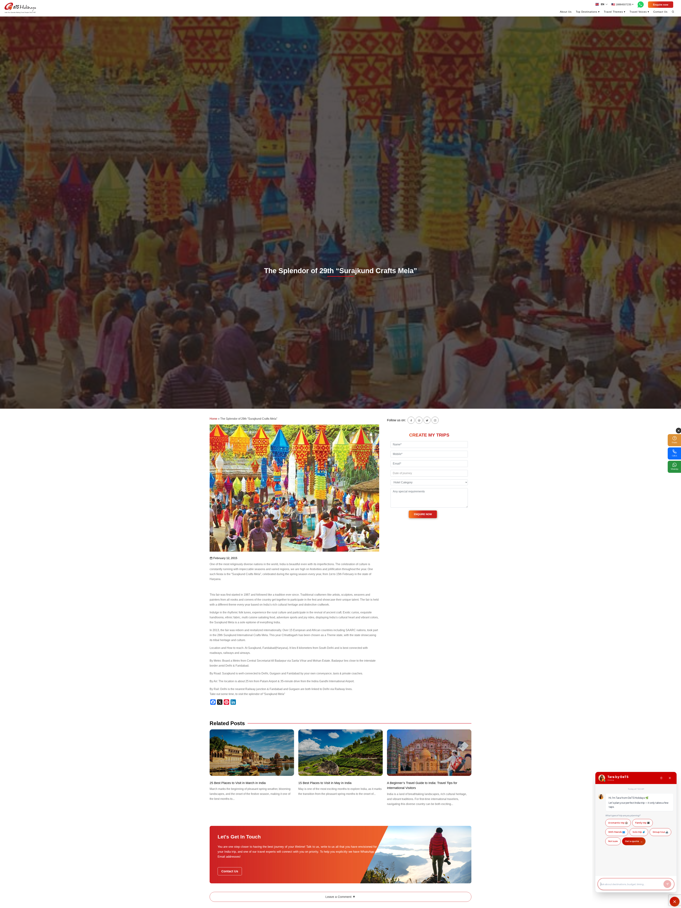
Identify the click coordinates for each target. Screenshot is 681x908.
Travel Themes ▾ (614, 11)
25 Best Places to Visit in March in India (238, 783)
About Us (566, 11)
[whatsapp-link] (640, 4)
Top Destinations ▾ (588, 11)
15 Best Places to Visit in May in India (324, 783)
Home (213, 418)
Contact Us (660, 11)
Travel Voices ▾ (639, 11)
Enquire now (660, 4)
